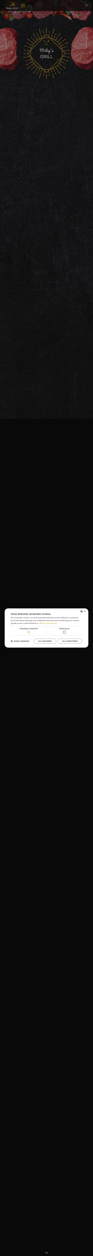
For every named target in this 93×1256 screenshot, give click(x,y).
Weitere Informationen (48, 623)
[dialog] (46, 628)
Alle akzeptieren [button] (70, 641)
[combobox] (81, 611)
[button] (20, 641)
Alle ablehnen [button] (45, 641)
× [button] (85, 611)
